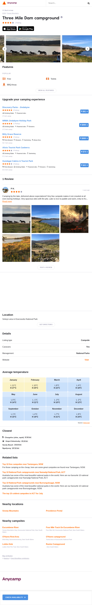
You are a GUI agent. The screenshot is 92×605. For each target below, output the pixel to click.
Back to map (9, 10)
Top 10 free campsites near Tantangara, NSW (22, 464)
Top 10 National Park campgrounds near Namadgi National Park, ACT (33, 472)
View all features (46, 90)
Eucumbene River (10, 527)
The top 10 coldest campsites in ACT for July (22, 493)
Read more (7, 201)
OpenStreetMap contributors (20, 558)
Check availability (14, 597)
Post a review (46, 267)
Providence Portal (54, 511)
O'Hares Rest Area (10, 537)
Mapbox (6, 558)
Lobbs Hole (7, 544)
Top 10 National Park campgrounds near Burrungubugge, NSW (31, 483)
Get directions (46, 324)
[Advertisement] (46, 291)
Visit (87, 360)
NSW (4, 13)
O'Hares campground (56, 537)
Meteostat (86, 423)
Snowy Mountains (13, 13)
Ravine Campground (55, 544)
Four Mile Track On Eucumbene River (63, 527)
